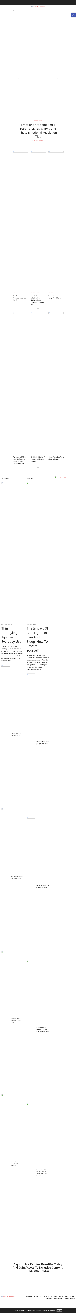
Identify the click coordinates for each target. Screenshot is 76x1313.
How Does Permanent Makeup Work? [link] (20, 298)
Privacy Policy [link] (58, 1296)
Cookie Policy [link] (50, 1310)
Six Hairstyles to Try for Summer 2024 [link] (17, 734)
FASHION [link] (5, 478)
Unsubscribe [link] (58, 1298)
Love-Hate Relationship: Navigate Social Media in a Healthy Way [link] (37, 300)
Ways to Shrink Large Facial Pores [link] (54, 297)
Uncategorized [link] (38, 120)
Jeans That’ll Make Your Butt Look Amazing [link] (16, 1163)
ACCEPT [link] (59, 1310)
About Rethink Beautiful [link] (34, 1296)
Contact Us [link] (48, 1296)
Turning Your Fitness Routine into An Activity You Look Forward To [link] (42, 1172)
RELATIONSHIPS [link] (35, 292)
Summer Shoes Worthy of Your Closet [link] (15, 1020)
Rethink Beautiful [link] (39, 140)
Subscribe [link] (49, 1298)
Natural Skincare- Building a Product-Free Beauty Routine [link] (42, 1029)
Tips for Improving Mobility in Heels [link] (17, 877)
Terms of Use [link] (69, 1296)
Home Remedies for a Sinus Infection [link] (56, 458)
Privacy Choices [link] (70, 1298)
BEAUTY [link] (15, 292)
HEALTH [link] (15, 454)
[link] (73, 15)
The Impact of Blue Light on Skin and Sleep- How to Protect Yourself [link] (19, 460)
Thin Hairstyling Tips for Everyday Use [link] (11, 635)
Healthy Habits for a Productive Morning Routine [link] (38, 459)
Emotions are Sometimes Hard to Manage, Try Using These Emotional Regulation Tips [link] (38, 130)
